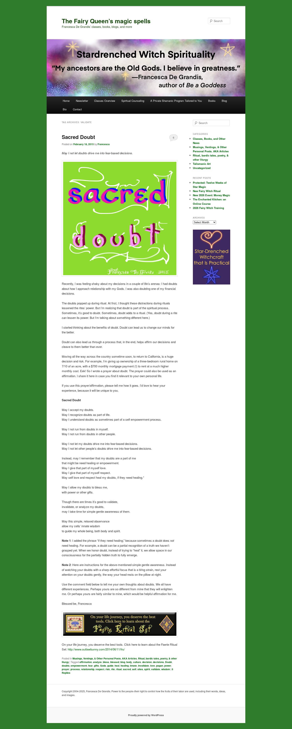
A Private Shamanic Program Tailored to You (176, 101)
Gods (103, 665)
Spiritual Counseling (132, 101)
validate (155, 669)
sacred (127, 669)
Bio (65, 109)
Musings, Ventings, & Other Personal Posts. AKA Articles (105, 658)
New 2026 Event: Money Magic (211, 195)
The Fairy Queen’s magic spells (106, 21)
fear (90, 665)
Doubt (168, 662)
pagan (159, 665)
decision (147, 662)
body (129, 662)
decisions (158, 662)
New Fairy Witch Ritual (207, 191)
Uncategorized (202, 168)
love (152, 665)
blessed (114, 662)
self (134, 669)
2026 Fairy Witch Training (208, 208)
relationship (87, 669)
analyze (97, 662)
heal (117, 665)
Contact (77, 109)
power (167, 665)
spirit (147, 669)
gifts (96, 665)
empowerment (79, 665)
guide (110, 665)
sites (140, 669)
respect (100, 669)
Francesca (104, 144)
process (75, 669)
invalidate (143, 665)
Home (66, 101)
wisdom (165, 669)
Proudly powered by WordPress (146, 715)
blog (122, 662)
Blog (224, 101)
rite (113, 669)
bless (106, 662)
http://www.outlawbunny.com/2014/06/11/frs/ (96, 649)
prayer (65, 669)
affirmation (85, 662)
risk (107, 669)
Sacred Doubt (78, 137)
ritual (119, 669)
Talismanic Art (202, 164)
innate (133, 665)
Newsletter (82, 101)
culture (137, 662)
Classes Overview (104, 101)
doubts (66, 665)
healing (125, 665)
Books (212, 101)
